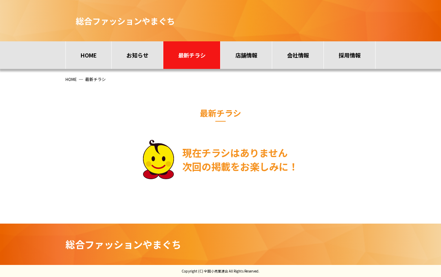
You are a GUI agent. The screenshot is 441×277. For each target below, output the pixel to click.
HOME (89, 55)
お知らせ (137, 55)
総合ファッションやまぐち (123, 244)
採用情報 (350, 55)
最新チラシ (192, 55)
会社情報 (298, 55)
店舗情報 (246, 55)
